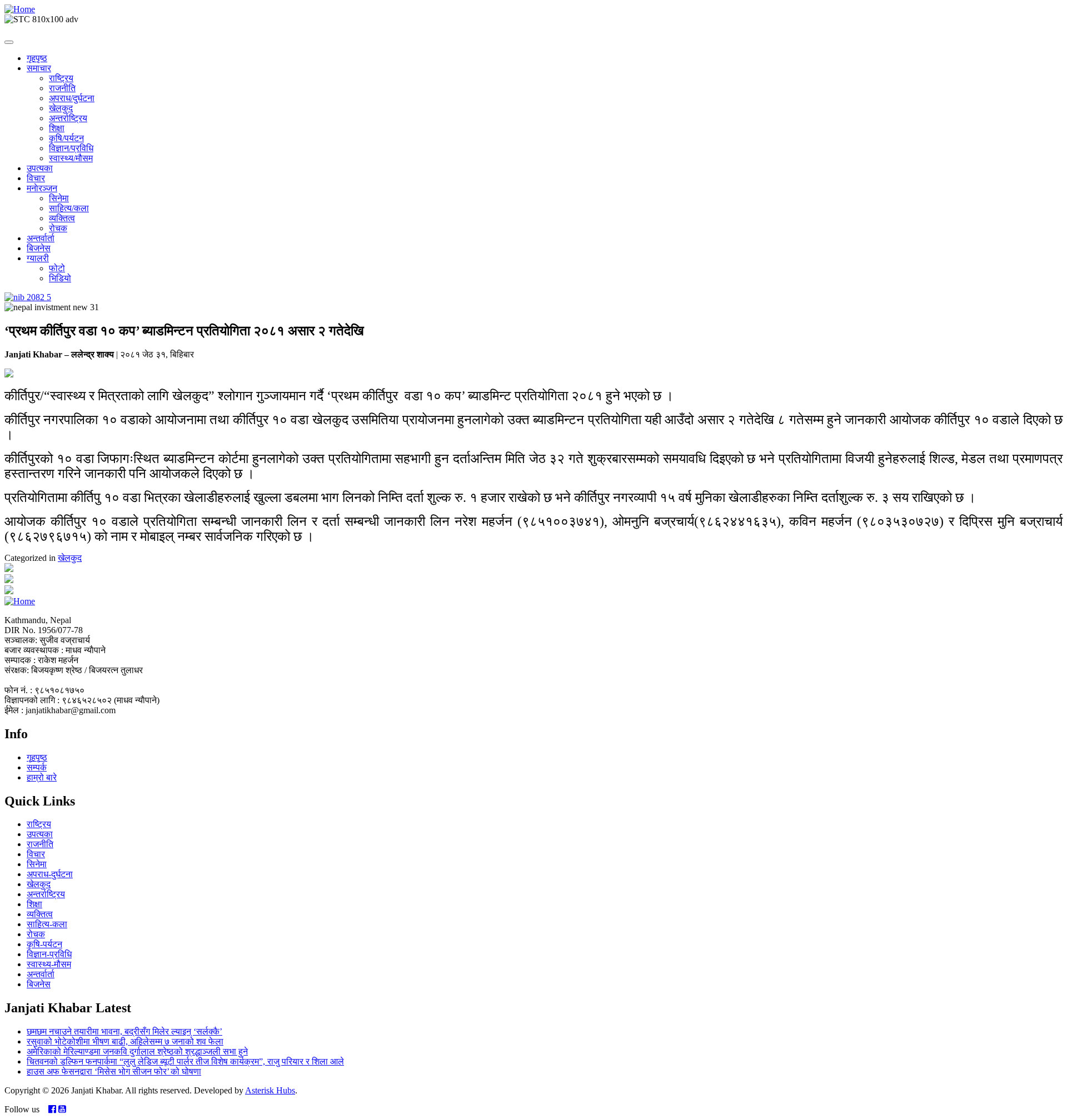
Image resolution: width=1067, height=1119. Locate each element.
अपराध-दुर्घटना (50, 874)
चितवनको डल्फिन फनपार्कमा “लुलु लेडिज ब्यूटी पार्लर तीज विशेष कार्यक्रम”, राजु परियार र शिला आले (185, 1061)
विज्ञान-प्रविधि (49, 954)
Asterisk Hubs (270, 1090)
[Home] (19, 9)
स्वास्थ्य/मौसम (71, 158)
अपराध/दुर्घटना (71, 98)
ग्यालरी (38, 258)
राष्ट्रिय (61, 78)
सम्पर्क (37, 767)
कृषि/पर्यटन (66, 138)
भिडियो (60, 278)
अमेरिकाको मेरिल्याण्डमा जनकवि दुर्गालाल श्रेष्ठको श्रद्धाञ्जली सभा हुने (137, 1051)
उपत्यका (40, 168)
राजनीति (62, 88)
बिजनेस (39, 248)
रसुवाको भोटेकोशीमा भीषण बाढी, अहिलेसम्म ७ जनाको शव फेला (125, 1041)
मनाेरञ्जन (42, 188)
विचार (36, 178)
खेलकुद (61, 108)
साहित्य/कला (69, 208)
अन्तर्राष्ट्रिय (68, 118)
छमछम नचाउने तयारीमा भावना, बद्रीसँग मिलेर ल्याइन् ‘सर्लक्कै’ (124, 1031)
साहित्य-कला (47, 924)
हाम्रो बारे (42, 777)
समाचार (39, 68)
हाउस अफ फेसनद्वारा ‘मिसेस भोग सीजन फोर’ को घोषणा (114, 1071)
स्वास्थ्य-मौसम (49, 964)
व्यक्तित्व (62, 218)
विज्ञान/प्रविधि (71, 148)
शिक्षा (56, 128)
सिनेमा (59, 198)
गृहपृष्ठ (37, 58)
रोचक (58, 228)
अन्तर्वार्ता (40, 238)
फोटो (57, 268)
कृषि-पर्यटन (44, 944)
